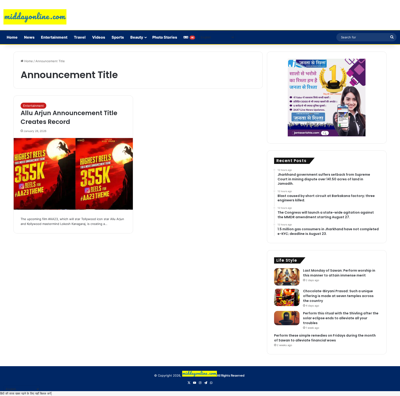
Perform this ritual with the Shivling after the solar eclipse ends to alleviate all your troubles (340, 318)
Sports (118, 37)
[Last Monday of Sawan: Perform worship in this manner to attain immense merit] (287, 276)
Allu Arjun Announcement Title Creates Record (69, 117)
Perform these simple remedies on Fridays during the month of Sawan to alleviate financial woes (325, 338)
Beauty (136, 37)
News (29, 37)
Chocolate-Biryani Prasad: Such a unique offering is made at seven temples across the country (338, 296)
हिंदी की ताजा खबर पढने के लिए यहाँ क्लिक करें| (26, 393)
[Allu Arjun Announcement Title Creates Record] (73, 174)
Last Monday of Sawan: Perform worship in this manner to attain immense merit (339, 273)
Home (12, 37)
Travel (80, 37)
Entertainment (54, 37)
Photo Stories (164, 37)
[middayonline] (34, 17)
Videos (98, 37)
